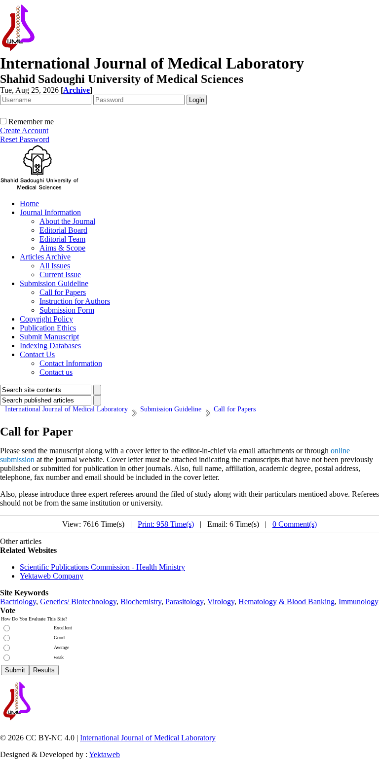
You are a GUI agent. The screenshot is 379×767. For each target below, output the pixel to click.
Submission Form (66, 310)
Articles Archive (45, 257)
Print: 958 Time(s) (166, 524)
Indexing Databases (50, 345)
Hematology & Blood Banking (286, 601)
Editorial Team (62, 239)
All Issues (54, 265)
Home (29, 203)
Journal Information (50, 212)
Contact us (56, 372)
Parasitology (184, 601)
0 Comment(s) (294, 524)
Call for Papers (62, 292)
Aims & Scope (62, 248)
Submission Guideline (54, 283)
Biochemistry (140, 601)
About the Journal (67, 221)
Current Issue (60, 274)
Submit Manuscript (49, 336)
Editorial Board (63, 230)
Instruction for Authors (74, 301)
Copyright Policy (46, 319)
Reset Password (24, 139)
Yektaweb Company (51, 576)
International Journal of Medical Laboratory (148, 737)
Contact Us (37, 354)
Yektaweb (104, 754)
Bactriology (18, 601)
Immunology (359, 601)
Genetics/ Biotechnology (78, 601)
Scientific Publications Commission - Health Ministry (102, 567)
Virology (220, 601)
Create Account (24, 130)
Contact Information (70, 363)
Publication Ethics (48, 328)
